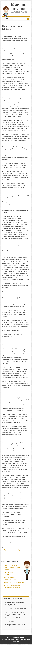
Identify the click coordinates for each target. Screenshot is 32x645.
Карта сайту (16, 641)
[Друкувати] (2, 550)
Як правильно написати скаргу (13, 624)
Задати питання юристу (8, 639)
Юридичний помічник (19, 6)
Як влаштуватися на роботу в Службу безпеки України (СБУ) (14, 603)
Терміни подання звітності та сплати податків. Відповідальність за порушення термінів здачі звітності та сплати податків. (15, 615)
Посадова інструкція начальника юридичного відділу (12, 567)
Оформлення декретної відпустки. (14, 620)
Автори (17, 639)
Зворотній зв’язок (25, 639)
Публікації (21, 550)
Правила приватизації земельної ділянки (15, 608)
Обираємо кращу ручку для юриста (15, 582)
